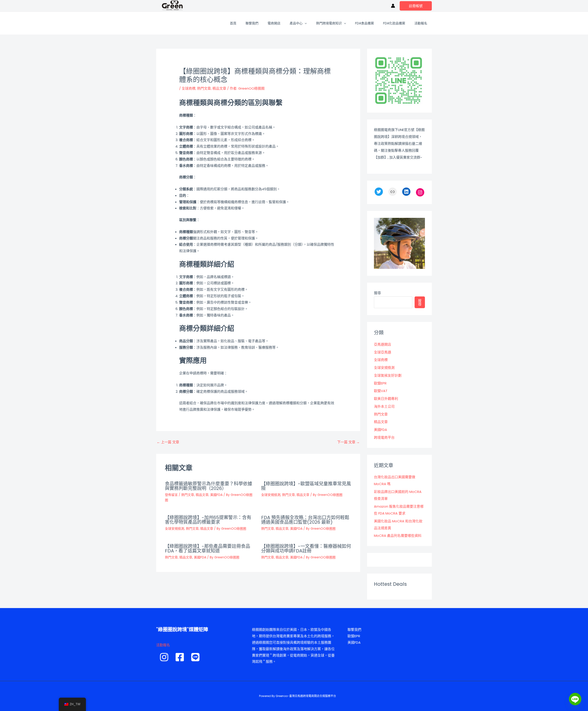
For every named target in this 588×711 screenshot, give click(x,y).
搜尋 (377, 292)
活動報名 (420, 23)
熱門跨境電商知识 (329, 23)
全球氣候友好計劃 (387, 375)
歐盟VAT (380, 390)
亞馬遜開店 (382, 344)
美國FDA (216, 494)
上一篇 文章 (168, 442)
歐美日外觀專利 (386, 398)
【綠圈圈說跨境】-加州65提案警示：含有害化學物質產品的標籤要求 (208, 519)
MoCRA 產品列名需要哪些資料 (397, 535)
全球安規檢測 (270, 494)
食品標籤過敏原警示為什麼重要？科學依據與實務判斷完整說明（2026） (208, 486)
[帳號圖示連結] (393, 6)
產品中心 (296, 23)
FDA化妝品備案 (394, 23)
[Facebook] (179, 657)
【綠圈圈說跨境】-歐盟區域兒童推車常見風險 (306, 486)
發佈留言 (171, 494)
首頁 (233, 23)
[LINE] (195, 657)
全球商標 (188, 88)
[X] (379, 192)
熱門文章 (204, 88)
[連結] (392, 192)
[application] (304, 23)
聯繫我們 (252, 23)
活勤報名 (163, 645)
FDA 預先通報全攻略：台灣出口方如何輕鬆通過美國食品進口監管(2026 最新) (305, 519)
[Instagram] (420, 192)
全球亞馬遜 (382, 352)
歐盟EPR (380, 383)
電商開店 (274, 23)
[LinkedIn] (406, 192)
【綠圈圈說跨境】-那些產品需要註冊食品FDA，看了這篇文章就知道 (207, 548)
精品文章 (219, 88)
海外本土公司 (384, 406)
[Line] (575, 699)
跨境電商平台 (384, 437)
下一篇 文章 (348, 442)
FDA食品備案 (364, 23)
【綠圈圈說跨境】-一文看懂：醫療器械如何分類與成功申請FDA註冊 (306, 548)
